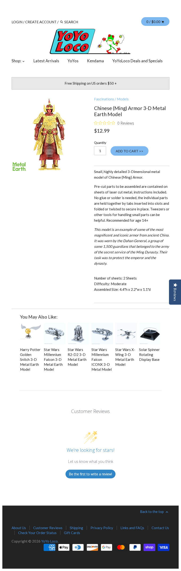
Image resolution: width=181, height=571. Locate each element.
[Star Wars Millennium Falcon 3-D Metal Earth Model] (55, 333)
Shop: (17, 61)
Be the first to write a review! (90, 474)
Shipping (76, 528)
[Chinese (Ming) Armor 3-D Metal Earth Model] (49, 134)
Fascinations (104, 99)
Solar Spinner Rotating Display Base (149, 354)
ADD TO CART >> (129, 151)
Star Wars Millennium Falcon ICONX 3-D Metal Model (101, 359)
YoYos (73, 61)
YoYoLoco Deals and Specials (137, 61)
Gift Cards (72, 533)
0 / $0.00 (153, 22)
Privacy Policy (101, 528)
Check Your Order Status (37, 533)
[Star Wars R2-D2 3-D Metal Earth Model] (78, 333)
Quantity (100, 143)
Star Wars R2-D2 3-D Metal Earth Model (77, 356)
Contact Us (160, 528)
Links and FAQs (132, 528)
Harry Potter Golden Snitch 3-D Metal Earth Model (30, 359)
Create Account (41, 22)
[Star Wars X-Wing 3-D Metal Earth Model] (126, 333)
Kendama (95, 61)
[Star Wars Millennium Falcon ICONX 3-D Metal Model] (102, 333)
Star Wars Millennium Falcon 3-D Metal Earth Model (53, 359)
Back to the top (152, 511)
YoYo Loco (49, 541)
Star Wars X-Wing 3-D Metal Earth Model (125, 356)
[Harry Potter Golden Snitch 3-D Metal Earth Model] (31, 333)
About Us (19, 528)
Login (17, 22)
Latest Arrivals (46, 61)
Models (123, 99)
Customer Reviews (47, 528)
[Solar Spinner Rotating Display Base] (150, 333)
